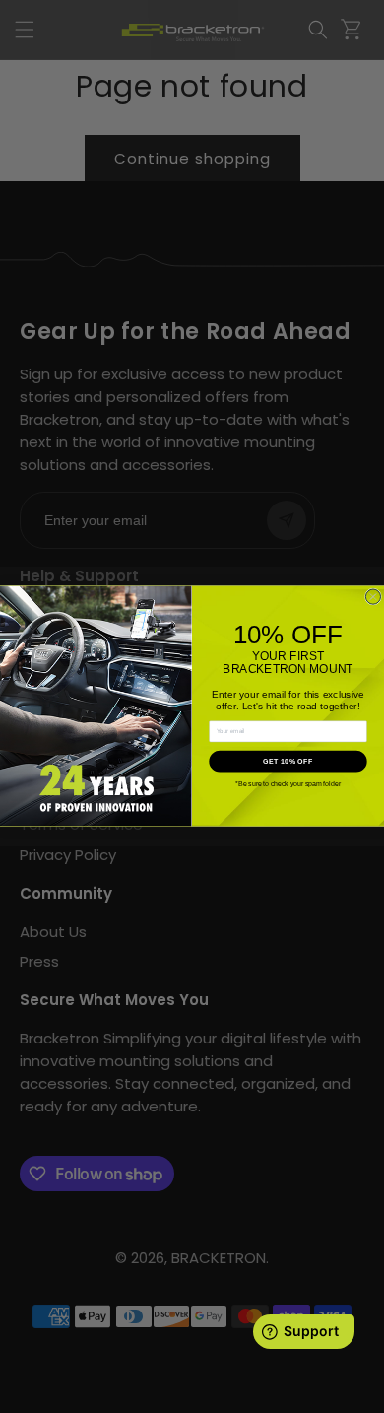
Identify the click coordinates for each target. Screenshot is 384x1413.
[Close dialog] (372, 596)
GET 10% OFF (287, 761)
